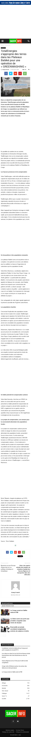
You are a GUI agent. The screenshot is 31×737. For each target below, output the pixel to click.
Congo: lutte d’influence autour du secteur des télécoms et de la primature (14, 667)
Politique (4, 693)
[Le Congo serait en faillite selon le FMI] (5, 612)
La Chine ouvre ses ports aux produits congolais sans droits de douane (19, 621)
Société (4, 698)
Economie (3, 47)
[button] (28, 41)
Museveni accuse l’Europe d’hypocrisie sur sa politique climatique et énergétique (8, 568)
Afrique (4, 683)
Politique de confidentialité (22, 732)
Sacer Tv (4, 696)
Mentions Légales (10, 730)
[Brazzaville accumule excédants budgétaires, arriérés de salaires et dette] (5, 629)
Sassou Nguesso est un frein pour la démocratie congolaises (15, 661)
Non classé (5, 691)
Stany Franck (5, 69)
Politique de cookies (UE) (8, 732)
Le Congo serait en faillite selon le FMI (12, 672)
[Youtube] (18, 721)
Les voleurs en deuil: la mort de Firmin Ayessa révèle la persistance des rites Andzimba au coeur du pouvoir (16, 655)
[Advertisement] (15, 22)
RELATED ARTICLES (7, 603)
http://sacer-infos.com (15, 594)
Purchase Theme (20, 730)
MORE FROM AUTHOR (8, 606)
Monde (4, 688)
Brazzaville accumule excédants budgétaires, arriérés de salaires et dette (19, 629)
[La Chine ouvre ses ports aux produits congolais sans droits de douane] (5, 621)
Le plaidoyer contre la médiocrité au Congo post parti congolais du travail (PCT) (15, 649)
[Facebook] (13, 721)
